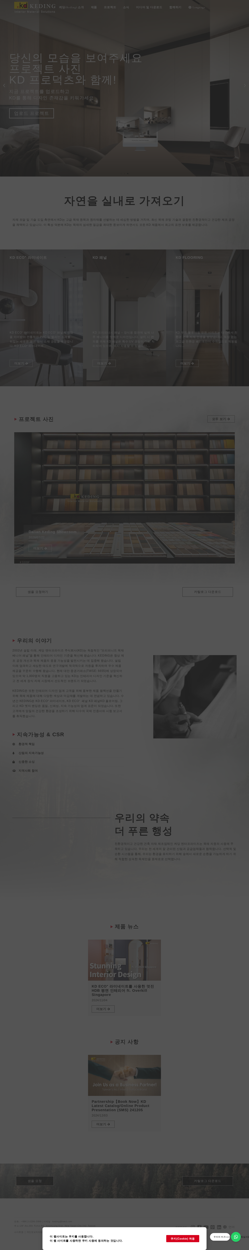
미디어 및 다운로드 (149, 7)
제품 (94, 7)
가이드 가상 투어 (32, 104)
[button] (4, 85)
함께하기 (175, 7)
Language (198, 7)
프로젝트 (110, 7)
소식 (126, 7)
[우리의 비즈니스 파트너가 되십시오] (236, 1237)
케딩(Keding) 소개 (71, 7)
